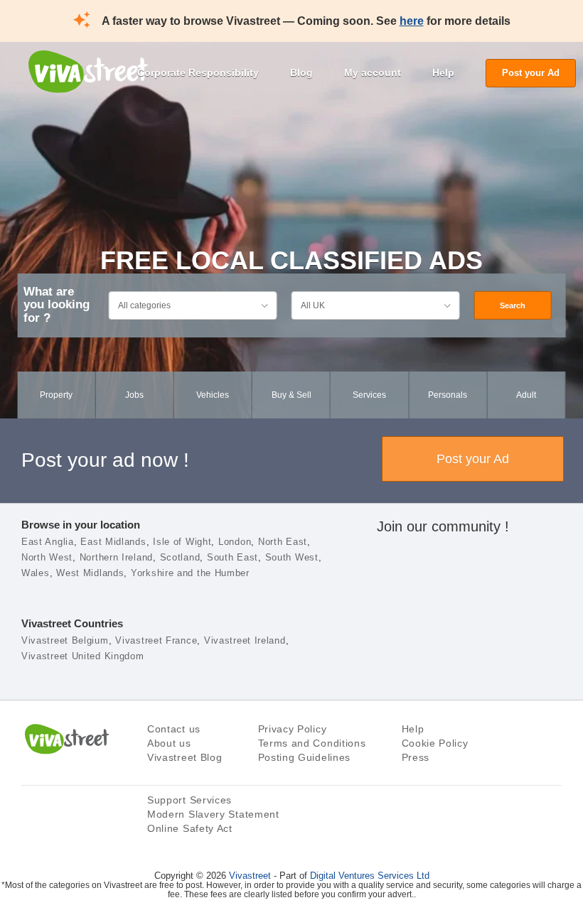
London (234, 541)
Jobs (134, 395)
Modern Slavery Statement (213, 814)
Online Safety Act (189, 828)
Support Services (189, 800)
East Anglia (47, 541)
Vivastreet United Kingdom (82, 656)
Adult (526, 395)
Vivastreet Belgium (65, 640)
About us (169, 743)
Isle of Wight (182, 541)
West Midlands (90, 573)
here (412, 21)
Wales (35, 573)
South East (232, 557)
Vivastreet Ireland (245, 640)
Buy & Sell (291, 395)
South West (292, 557)
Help (443, 72)
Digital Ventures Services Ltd (369, 875)
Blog (301, 72)
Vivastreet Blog (185, 757)
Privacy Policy (292, 729)
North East (282, 541)
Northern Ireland (116, 557)
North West (47, 557)
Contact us (173, 729)
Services (369, 395)
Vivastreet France (156, 640)
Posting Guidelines (304, 757)
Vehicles (212, 395)
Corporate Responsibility (198, 72)
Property (56, 395)
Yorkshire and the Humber (190, 573)
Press (416, 757)
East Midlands (113, 541)
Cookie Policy (435, 743)
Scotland (180, 557)
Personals (447, 395)
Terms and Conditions (312, 743)
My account (372, 72)
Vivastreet (250, 875)
